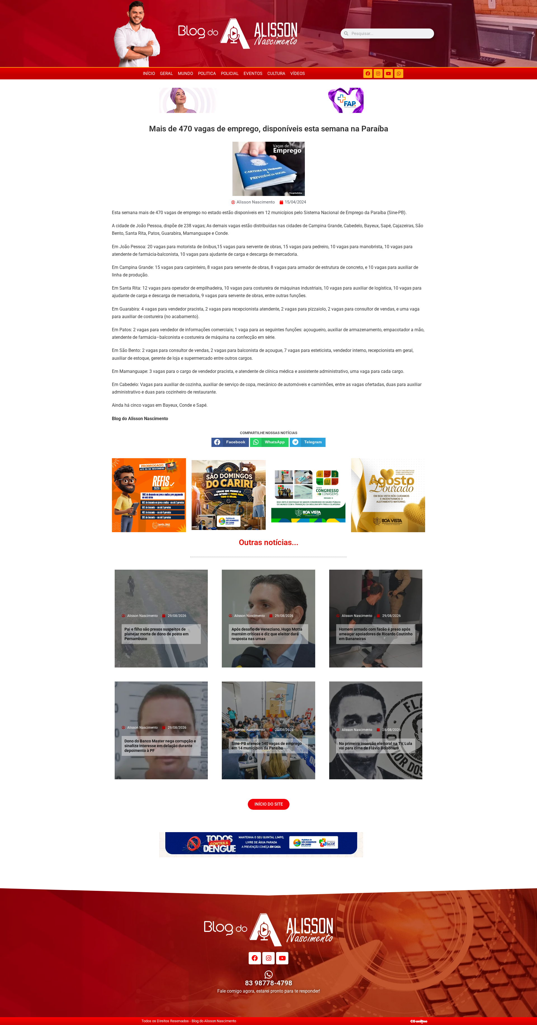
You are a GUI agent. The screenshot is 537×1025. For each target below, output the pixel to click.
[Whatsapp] (398, 73)
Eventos (253, 73)
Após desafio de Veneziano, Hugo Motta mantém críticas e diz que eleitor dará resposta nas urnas (267, 634)
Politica (207, 73)
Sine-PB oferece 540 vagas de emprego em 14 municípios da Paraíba (267, 746)
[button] (230, 442)
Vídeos (297, 73)
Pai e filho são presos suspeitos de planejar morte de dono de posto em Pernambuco (156, 634)
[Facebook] (367, 73)
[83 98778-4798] (268, 974)
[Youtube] (388, 73)
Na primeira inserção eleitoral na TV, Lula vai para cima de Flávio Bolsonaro (375, 746)
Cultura (276, 73)
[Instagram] (378, 73)
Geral (166, 73)
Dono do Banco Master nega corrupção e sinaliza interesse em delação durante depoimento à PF (160, 746)
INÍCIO (149, 73)
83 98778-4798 (268, 983)
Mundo (185, 73)
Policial (230, 73)
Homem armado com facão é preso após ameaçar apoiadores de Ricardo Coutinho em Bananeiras (376, 634)
